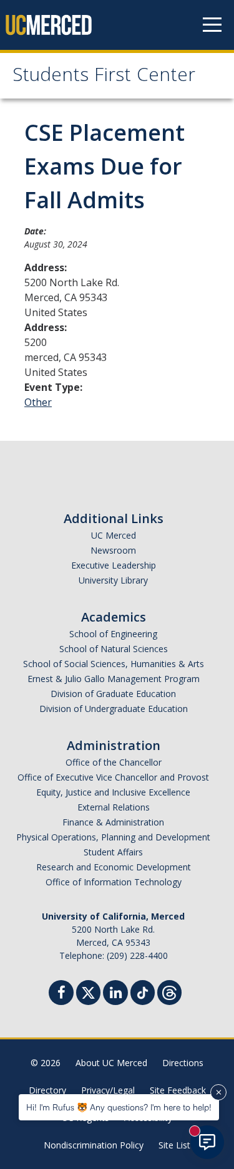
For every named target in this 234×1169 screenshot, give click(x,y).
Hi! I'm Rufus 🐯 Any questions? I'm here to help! (119, 1107)
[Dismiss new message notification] (218, 1092)
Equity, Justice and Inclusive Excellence (113, 792)
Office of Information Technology (114, 882)
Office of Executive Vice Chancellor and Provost (113, 777)
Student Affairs (113, 852)
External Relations (113, 807)
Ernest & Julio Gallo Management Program (113, 679)
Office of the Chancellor (114, 762)
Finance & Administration (113, 822)
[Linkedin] (115, 994)
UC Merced (113, 535)
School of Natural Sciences (113, 649)
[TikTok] (142, 991)
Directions (182, 1063)
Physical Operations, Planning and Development (113, 837)
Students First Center (103, 77)
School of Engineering (113, 634)
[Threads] (169, 991)
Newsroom (113, 550)
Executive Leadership (113, 565)
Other (38, 402)
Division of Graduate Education (113, 694)
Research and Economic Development (113, 867)
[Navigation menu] (212, 25)
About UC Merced (111, 1063)
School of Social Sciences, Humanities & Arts (113, 664)
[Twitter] (88, 991)
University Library (113, 580)
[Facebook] (61, 994)
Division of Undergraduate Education (113, 708)
